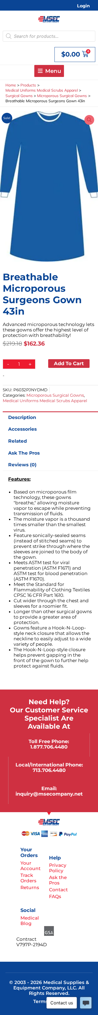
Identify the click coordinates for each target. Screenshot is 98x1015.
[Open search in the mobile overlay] (49, 36)
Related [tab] (17, 441)
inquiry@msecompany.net (49, 794)
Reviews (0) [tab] (22, 464)
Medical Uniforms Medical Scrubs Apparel (45, 400)
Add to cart (69, 363)
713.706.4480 (49, 770)
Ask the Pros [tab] (24, 453)
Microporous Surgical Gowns (55, 395)
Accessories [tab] (22, 429)
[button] (89, 120)
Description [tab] (22, 417)
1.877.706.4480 (49, 747)
